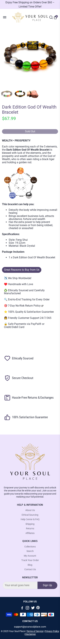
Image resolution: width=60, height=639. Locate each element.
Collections (30, 546)
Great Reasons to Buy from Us (21, 269)
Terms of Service (34, 631)
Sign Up (47, 585)
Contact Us (30, 569)
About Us (30, 510)
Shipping (30, 524)
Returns (30, 528)
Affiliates (30, 533)
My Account (30, 556)
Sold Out (30, 131)
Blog (30, 565)
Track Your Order (30, 560)
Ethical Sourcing (30, 515)
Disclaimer (30, 634)
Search (30, 551)
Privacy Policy (52, 631)
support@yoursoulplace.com (30, 626)
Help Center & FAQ (30, 519)
